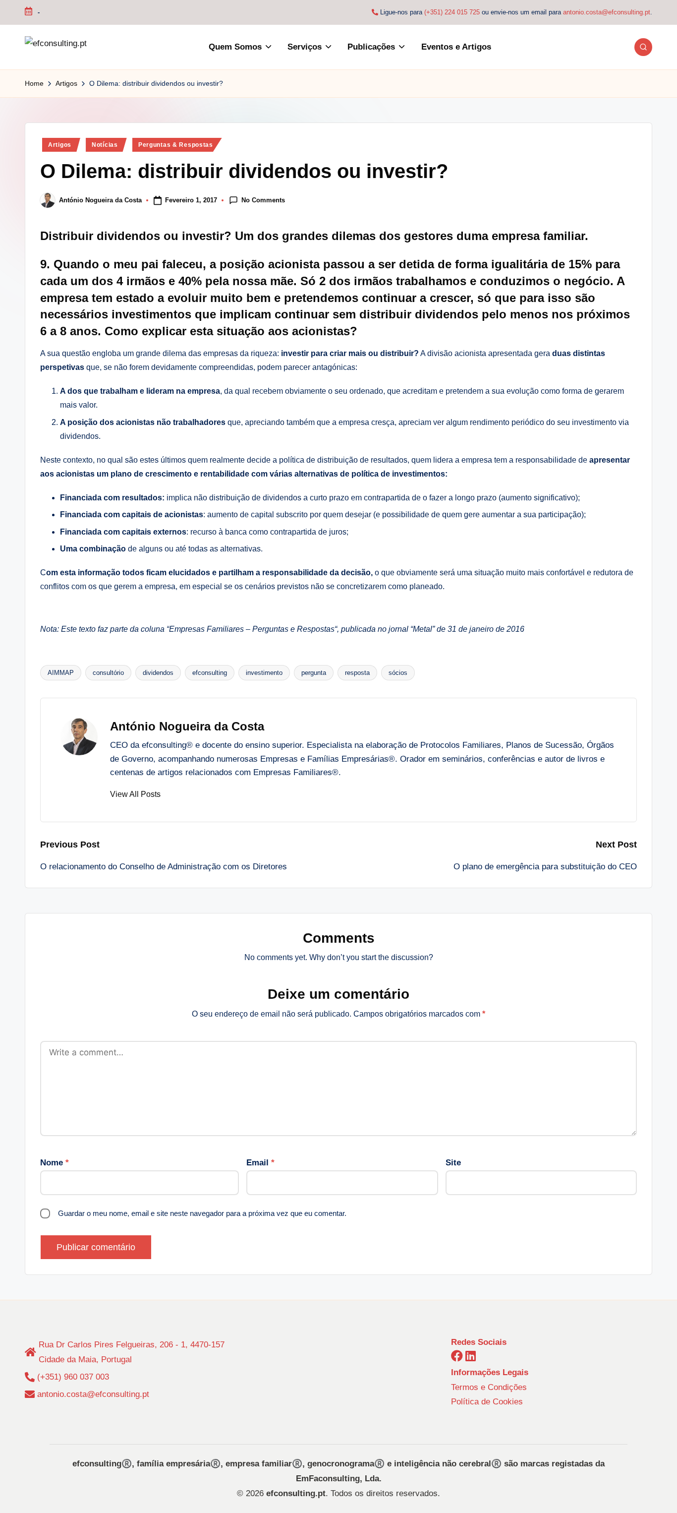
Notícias (105, 144)
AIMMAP (61, 672)
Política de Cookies (487, 1401)
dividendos (158, 672)
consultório (108, 672)
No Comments (263, 199)
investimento (264, 672)
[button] (135, 794)
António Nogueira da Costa (187, 726)
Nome (54, 1162)
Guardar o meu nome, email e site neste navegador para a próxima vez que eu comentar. (202, 1213)
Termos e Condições (489, 1387)
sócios (398, 672)
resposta (357, 672)
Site (453, 1162)
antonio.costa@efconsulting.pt (606, 12)
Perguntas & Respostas (175, 144)
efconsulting (209, 672)
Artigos (59, 144)
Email (260, 1162)
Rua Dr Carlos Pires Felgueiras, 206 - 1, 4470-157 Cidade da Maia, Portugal (132, 1352)
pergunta (313, 672)
